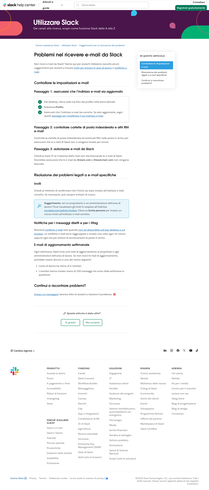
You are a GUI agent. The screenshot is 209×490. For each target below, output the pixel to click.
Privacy (33, 478)
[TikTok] (197, 351)
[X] (184, 351)
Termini (43, 478)
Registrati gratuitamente (191, 7)
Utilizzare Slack (69, 45)
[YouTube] (190, 351)
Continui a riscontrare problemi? (153, 81)
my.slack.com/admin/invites (60, 210)
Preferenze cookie (58, 478)
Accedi (152, 5)
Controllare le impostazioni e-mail (156, 65)
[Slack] (14, 416)
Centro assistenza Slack (47, 45)
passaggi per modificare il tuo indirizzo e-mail (77, 115)
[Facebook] (178, 351)
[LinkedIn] (165, 351)
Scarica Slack (17, 478)
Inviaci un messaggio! (46, 294)
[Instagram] (171, 351)
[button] (70, 322)
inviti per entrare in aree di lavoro (93, 68)
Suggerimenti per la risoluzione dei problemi (102, 45)
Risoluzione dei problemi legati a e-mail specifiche (154, 73)
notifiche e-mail (54, 229)
